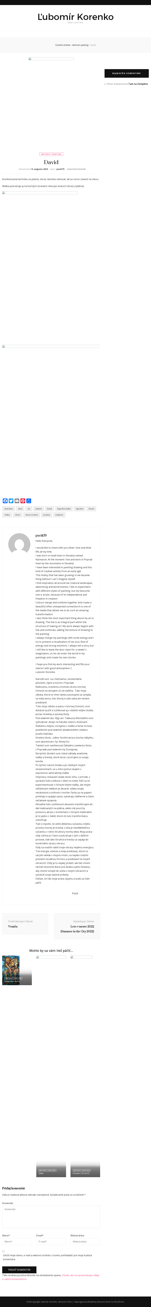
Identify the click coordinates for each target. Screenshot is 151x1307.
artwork (38, 508)
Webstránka (77, 1235)
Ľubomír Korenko (75, 16)
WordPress (119, 1301)
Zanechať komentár (76, 169)
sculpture (59, 515)
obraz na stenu (31, 515)
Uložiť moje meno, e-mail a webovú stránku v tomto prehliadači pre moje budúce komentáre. (47, 1257)
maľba (7, 515)
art (29, 508)
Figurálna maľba (64, 508)
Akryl (20, 508)
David (49, 508)
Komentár (7, 1203)
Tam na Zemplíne (138, 84)
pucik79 (60, 169)
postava (46, 515)
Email (40, 1235)
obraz (17, 515)
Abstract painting (51, 154)
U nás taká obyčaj (12, 981)
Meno (6, 1235)
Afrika (41, 1173)
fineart (91, 508)
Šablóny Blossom (97, 1301)
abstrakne (8, 508)
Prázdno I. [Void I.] (81, 1173)
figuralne (79, 508)
